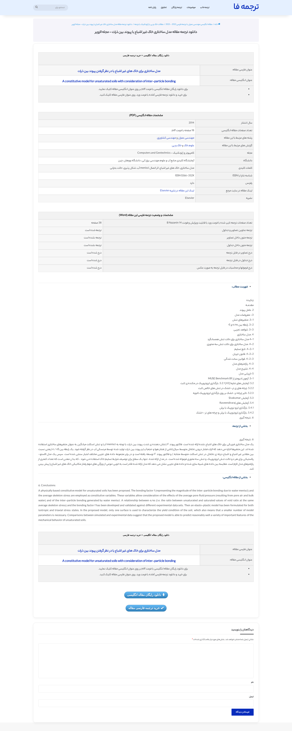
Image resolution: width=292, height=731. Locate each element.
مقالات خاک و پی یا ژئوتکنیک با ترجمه (148, 24)
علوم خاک (188, 146)
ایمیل (251, 697)
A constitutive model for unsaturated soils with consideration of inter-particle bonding (119, 81)
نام (252, 682)
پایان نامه (152, 7)
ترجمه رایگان (176, 7)
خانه (216, 24)
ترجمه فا (205, 7)
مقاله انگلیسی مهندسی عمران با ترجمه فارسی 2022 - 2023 (189, 24)
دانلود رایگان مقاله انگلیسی (144, 595)
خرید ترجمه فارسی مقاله (144, 608)
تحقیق (164, 7)
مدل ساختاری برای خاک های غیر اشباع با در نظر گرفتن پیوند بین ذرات (119, 71)
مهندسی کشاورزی (166, 138)
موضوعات (191, 7)
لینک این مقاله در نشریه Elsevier (177, 191)
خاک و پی (176, 146)
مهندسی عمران (186, 138)
